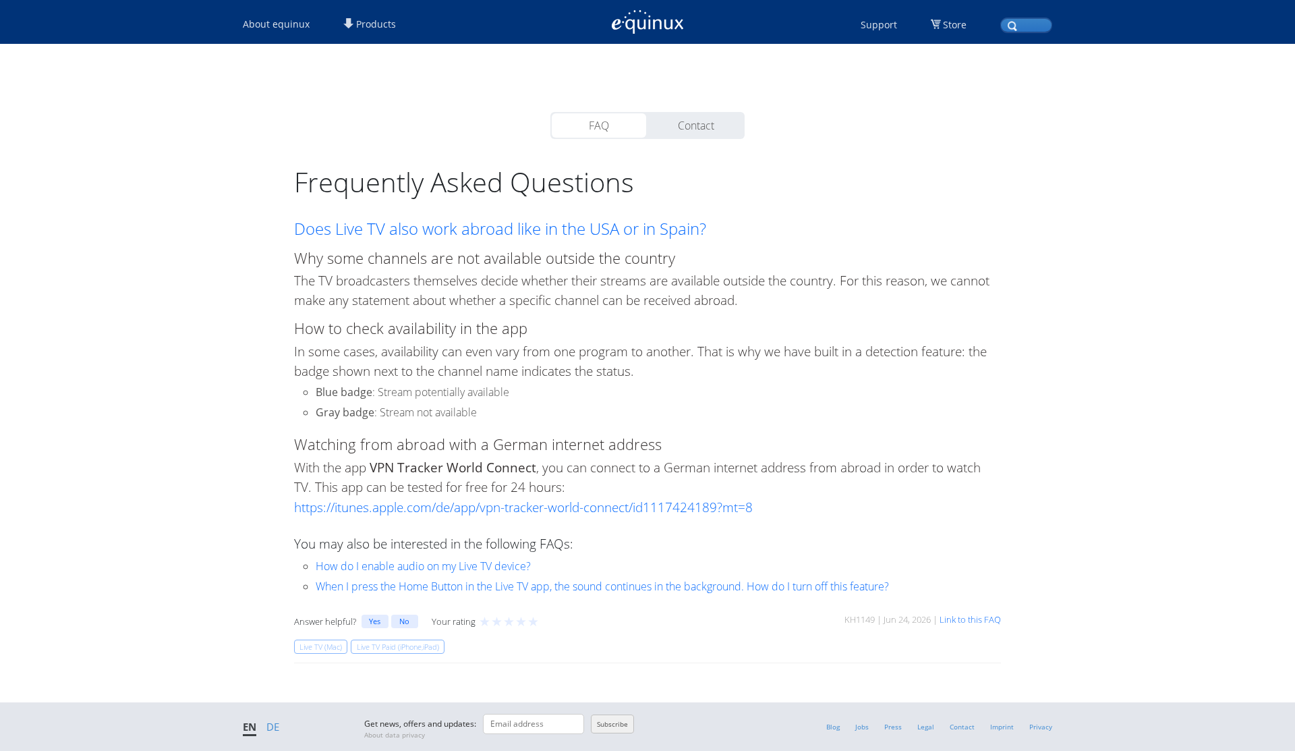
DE (272, 726)
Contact (696, 125)
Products (374, 24)
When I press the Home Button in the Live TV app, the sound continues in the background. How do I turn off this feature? (602, 586)
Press (893, 726)
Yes (374, 621)
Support (879, 24)
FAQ (599, 125)
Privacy (1040, 726)
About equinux (276, 24)
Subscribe (612, 724)
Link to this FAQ (970, 619)
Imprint (1002, 726)
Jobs (862, 726)
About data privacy (394, 735)
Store (955, 24)
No (404, 621)
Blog (833, 726)
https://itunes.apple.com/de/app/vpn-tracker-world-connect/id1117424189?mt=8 (523, 507)
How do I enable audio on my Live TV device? (423, 566)
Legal (925, 726)
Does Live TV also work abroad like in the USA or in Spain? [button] (500, 229)
